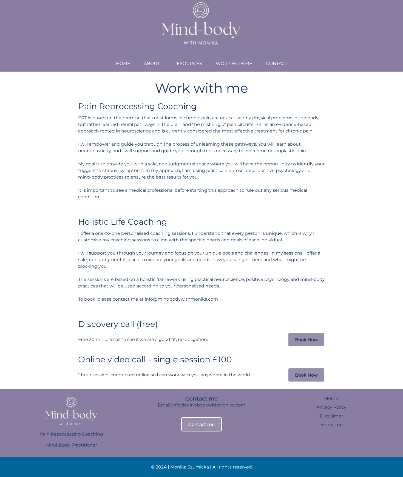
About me (331, 424)
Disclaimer (331, 416)
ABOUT (152, 63)
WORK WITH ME (234, 63)
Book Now (306, 339)
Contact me (201, 424)
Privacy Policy (331, 407)
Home (331, 398)
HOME (123, 63)
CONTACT (276, 63)
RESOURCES (188, 63)
